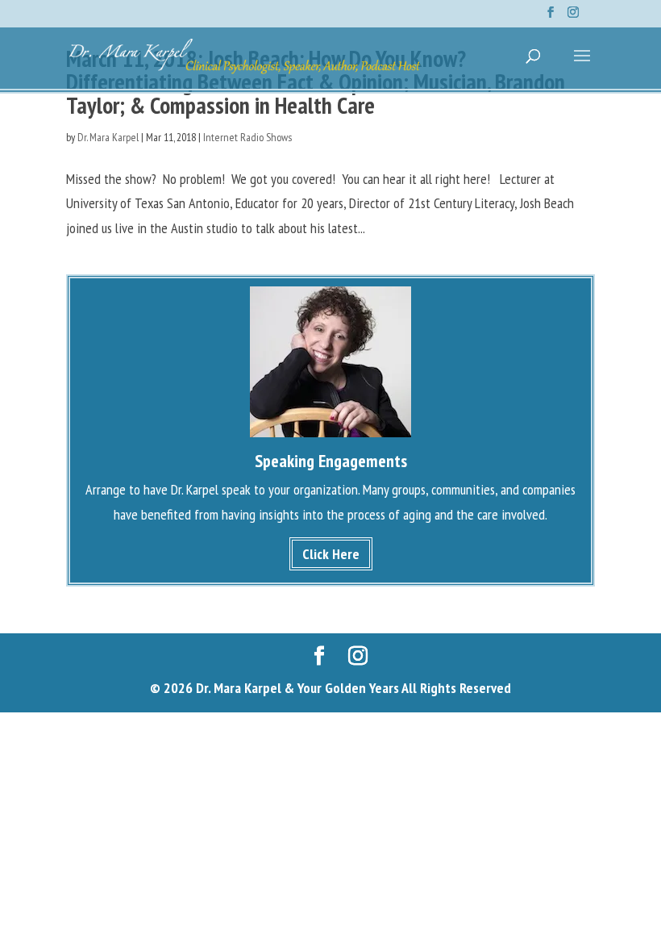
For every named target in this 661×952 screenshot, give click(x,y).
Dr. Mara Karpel (108, 137)
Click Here (331, 554)
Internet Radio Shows (247, 137)
